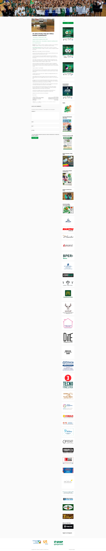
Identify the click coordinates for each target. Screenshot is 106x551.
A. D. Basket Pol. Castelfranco (53, 8)
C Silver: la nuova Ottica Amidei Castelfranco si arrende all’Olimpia (38, 98)
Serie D (45, 9)
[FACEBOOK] (31, 10)
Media (62, 12)
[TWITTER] (36, 10)
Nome (32, 121)
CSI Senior (58, 9)
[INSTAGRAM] (34, 10)
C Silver (45, 37)
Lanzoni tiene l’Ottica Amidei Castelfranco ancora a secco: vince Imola (53, 98)
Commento (33, 111)
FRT (74, 549)
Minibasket (69, 9)
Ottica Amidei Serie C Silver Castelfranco (46, 101)
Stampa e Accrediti (55, 12)
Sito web (32, 130)
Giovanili (64, 9)
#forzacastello (42, 12)
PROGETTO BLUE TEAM (36, 15)
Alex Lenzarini (35, 37)
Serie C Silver (39, 102)
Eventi (48, 12)
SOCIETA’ (40, 9)
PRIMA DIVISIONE (51, 9)
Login (43, 15)
